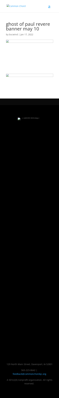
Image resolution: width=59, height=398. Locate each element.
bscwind (13, 34)
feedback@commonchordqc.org (29, 373)
